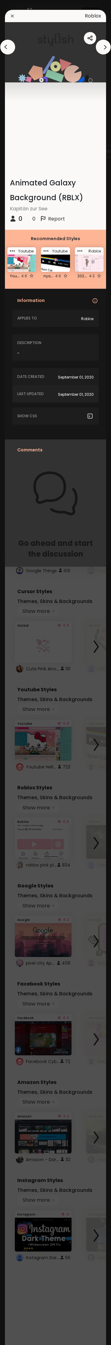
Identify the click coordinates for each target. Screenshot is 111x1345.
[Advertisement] (24, 672)
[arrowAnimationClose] (7, 47)
